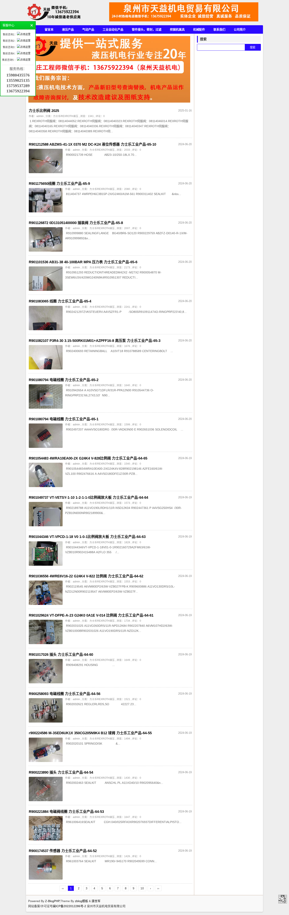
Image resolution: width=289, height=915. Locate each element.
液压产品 (68, 29)
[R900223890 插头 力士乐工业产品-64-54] (46, 789)
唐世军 (96, 901)
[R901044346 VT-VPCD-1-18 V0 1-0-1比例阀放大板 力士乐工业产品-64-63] (46, 553)
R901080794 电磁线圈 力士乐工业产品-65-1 (63, 419)
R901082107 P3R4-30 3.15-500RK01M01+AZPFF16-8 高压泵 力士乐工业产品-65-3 (94, 341)
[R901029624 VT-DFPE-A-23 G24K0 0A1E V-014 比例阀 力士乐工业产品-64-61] (46, 632)
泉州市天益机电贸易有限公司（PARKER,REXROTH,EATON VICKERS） (282, 899)
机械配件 (199, 29)
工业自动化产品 (113, 29)
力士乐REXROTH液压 (65, 116)
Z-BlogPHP (52, 901)
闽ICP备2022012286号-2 (70, 906)
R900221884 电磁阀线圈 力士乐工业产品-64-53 (66, 812)
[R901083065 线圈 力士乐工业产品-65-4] (46, 318)
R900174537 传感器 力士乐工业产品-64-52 (63, 851)
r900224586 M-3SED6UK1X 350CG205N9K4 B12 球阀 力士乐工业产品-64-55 (90, 733)
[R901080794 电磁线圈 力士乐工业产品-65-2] (46, 396)
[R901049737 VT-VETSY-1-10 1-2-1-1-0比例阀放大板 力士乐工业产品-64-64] (46, 514)
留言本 (49, 29)
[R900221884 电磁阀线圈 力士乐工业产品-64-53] (46, 828)
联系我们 (219, 29)
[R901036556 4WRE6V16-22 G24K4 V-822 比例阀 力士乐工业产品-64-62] (46, 593)
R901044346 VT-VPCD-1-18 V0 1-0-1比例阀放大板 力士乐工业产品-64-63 (87, 537)
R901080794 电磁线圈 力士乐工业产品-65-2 (63, 380)
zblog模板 (81, 901)
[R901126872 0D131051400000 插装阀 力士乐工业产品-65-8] (46, 239)
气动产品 (88, 29)
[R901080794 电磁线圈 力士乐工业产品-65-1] (46, 435)
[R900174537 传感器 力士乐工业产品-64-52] (46, 867)
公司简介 (240, 29)
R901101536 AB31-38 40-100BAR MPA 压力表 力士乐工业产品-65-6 (83, 262)
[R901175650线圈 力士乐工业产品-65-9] (46, 200)
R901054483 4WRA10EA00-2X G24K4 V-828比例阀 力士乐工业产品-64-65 (88, 458)
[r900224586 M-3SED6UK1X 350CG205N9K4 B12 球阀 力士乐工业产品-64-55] (46, 750)
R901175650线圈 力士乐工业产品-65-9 (59, 184)
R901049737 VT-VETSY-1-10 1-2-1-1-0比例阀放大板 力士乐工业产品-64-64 (88, 498)
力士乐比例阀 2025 (44, 111)
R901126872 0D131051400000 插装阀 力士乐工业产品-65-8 (76, 223)
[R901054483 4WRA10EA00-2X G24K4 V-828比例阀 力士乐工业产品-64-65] (46, 475)
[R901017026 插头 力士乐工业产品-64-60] (46, 671)
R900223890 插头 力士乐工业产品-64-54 (61, 772)
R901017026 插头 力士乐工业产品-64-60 (61, 655)
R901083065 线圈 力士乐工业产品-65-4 (60, 301)
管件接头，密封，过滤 (146, 29)
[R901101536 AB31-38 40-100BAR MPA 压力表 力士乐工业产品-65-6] (46, 278)
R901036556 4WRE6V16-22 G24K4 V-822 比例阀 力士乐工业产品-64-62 (86, 576)
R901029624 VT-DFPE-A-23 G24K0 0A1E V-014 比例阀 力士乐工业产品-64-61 (91, 615)
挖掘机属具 (177, 29)
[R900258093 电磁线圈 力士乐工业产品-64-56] (46, 710)
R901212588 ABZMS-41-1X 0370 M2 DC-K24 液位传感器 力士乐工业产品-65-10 (92, 144)
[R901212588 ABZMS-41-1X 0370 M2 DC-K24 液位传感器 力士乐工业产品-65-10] (46, 161)
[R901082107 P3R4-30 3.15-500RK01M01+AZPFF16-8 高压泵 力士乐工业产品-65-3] (46, 357)
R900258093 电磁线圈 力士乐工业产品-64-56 (64, 694)
